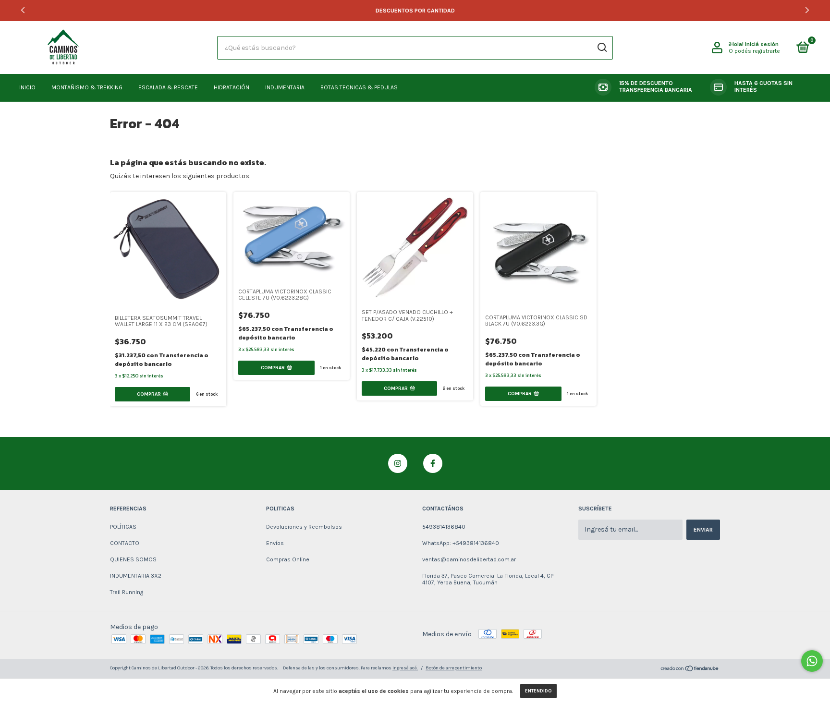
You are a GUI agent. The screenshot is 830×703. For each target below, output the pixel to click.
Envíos (275, 543)
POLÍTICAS (123, 526)
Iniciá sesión (762, 44)
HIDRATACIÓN (231, 87)
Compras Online (287, 559)
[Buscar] (602, 47)
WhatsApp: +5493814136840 (460, 543)
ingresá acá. (405, 668)
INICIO (27, 87)
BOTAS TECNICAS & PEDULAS (359, 87)
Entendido (538, 691)
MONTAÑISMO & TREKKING (86, 87)
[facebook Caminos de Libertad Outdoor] (432, 463)
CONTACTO (124, 543)
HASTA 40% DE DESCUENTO (415, 10)
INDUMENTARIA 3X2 (135, 575)
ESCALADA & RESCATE (168, 87)
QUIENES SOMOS (133, 559)
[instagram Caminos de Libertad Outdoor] (397, 463)
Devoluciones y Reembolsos (304, 526)
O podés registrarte (754, 51)
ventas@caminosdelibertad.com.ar (469, 559)
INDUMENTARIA (285, 87)
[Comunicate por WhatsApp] (812, 661)
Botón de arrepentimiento (454, 668)
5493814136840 (443, 526)
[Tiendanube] (690, 670)
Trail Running (126, 592)
